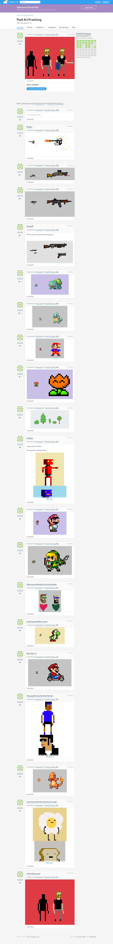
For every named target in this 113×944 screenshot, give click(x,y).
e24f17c (84, 936)
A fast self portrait (33, 873)
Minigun (29, 127)
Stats (73, 27)
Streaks (19, 15)
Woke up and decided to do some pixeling (41, 584)
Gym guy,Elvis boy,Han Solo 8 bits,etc (40, 696)
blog (38, 936)
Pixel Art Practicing (29, 19)
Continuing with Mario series (37, 621)
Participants (39, 27)
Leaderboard (52, 27)
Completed (30, 15)
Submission (20, 27)
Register (105, 2)
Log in (98, 2)
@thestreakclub (92, 936)
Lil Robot (30, 438)
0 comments (30, 81)
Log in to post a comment (36, 89)
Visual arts (24, 15)
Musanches (39, 34)
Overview (30, 27)
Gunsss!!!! (30, 226)
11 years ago (70, 34)
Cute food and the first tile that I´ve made (42, 802)
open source (79, 936)
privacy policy (33, 936)
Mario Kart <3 (31, 653)
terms (28, 936)
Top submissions (64, 27)
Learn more (89, 7)
